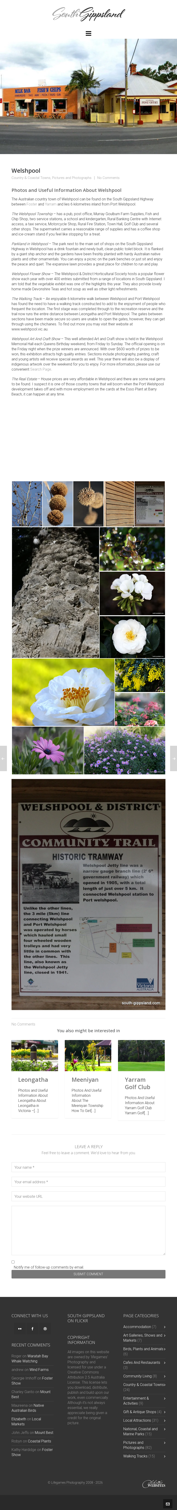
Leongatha (33, 1079)
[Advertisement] (88, 439)
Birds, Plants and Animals (143, 1349)
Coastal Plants (39, 1441)
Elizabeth (19, 1419)
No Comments (108, 178)
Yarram (50, 204)
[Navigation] (88, 34)
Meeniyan (85, 1079)
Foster (32, 204)
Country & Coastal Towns (31, 178)
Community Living (137, 1376)
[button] (27, 504)
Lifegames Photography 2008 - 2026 (77, 1482)
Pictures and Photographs (71, 178)
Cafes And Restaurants (141, 1362)
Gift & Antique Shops (139, 1412)
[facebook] (32, 1328)
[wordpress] (45, 1328)
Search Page (40, 369)
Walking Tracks (135, 1456)
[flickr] (20, 1328)
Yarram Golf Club (137, 1083)
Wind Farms (39, 1369)
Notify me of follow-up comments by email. (49, 1267)
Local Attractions (137, 1420)
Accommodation (137, 1327)
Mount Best (44, 1432)
